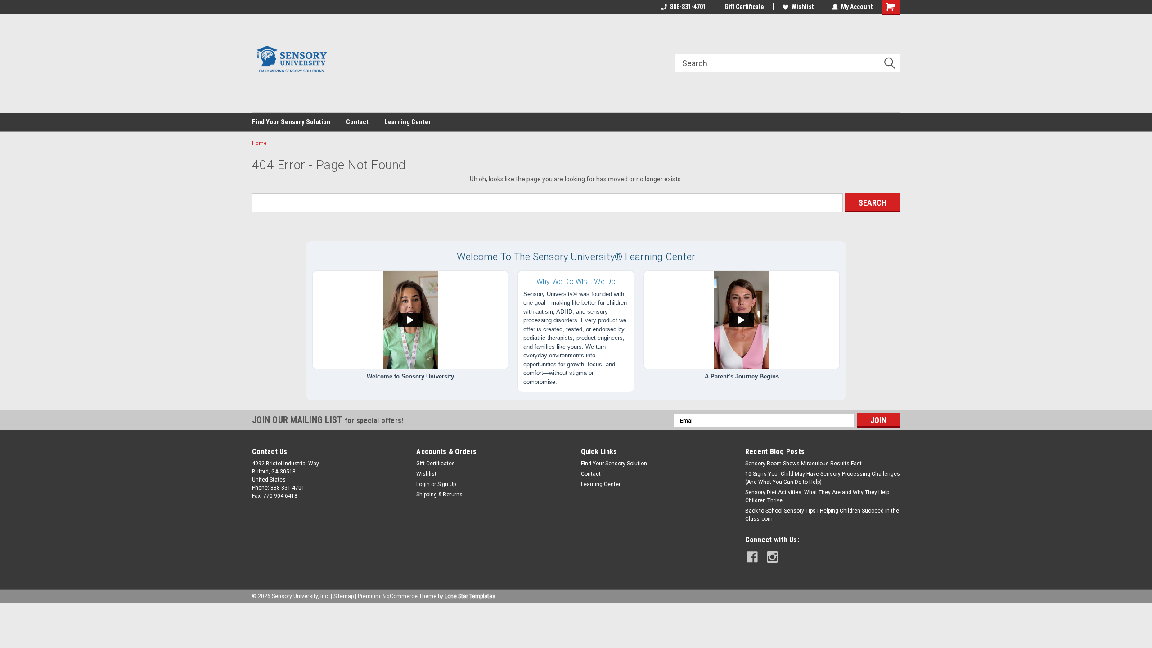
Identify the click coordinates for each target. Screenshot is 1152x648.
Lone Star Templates (470, 596)
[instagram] (772, 556)
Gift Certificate (744, 6)
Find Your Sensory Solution (291, 122)
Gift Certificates (435, 463)
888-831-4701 (688, 6)
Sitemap (343, 596)
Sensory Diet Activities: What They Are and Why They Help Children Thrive (817, 496)
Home (259, 143)
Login (423, 484)
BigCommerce (400, 596)
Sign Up (446, 484)
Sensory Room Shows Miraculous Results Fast (803, 463)
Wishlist (803, 6)
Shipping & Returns (439, 494)
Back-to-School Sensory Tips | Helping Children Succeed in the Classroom (822, 515)
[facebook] (752, 556)
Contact (357, 122)
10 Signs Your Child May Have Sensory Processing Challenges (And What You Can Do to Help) (822, 478)
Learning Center (407, 122)
